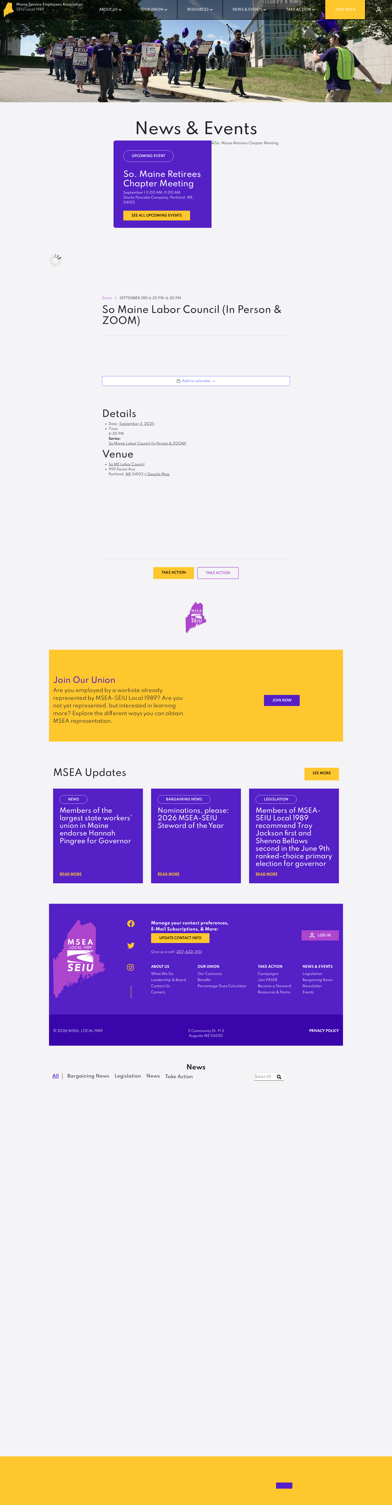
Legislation (312, 974)
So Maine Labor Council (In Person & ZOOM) (147, 443)
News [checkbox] (153, 1076)
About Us (108, 9)
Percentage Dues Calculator (222, 986)
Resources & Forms (274, 992)
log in (324, 935)
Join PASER (267, 980)
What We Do (162, 974)
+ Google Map (157, 474)
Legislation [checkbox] (128, 1076)
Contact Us (160, 986)
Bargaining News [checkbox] (88, 1076)
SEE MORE (322, 773)
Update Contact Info (180, 938)
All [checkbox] (55, 1076)
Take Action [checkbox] (179, 1076)
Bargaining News (318, 980)
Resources (198, 9)
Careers (158, 992)
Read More (71, 874)
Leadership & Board (168, 980)
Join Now (282, 700)
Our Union (152, 9)
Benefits (204, 980)
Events (308, 992)
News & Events (247, 9)
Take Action (298, 9)
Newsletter (312, 986)
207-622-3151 (189, 952)
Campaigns (268, 974)
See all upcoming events (156, 215)
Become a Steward (274, 986)
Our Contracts (210, 974)
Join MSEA (345, 9)
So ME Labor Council (127, 464)
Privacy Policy (324, 1031)
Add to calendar (196, 381)
